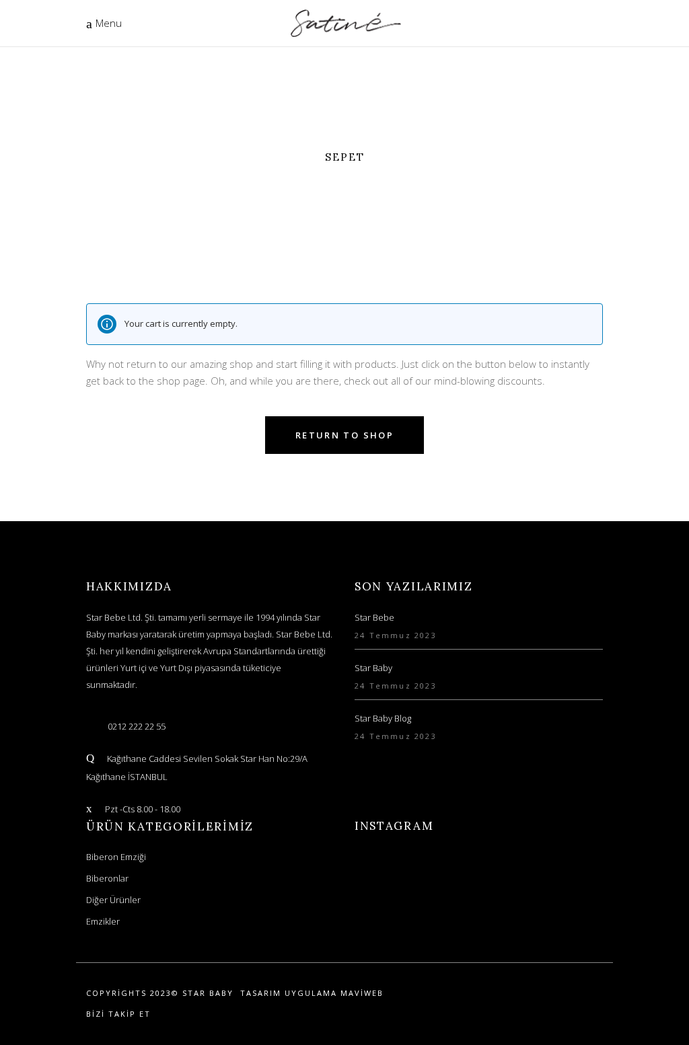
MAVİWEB (362, 993)
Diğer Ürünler (113, 900)
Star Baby (373, 668)
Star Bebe (374, 617)
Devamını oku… (167, 685)
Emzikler (103, 921)
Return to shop (344, 435)
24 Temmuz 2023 (396, 635)
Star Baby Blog (383, 718)
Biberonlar (107, 878)
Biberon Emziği (116, 857)
